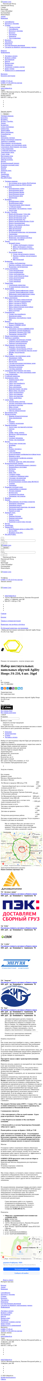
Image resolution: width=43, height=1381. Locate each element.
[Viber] (13, 688)
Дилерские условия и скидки (15, 67)
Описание (8, 732)
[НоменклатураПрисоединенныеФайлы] (12, 659)
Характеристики (10, 733)
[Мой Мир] (7, 688)
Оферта (3, 1379)
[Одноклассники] (5, 688)
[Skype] (19, 688)
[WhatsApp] (16, 688)
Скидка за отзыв (14, 27)
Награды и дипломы (12, 23)
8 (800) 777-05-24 (6, 81)
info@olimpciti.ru (6, 88)
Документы (13, 34)
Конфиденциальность (8, 1377)
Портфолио (9, 65)
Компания (4, 1289)
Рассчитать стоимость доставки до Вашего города (19, 894)
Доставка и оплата (11, 56)
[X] (10, 688)
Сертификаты (9, 22)
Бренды (7, 61)
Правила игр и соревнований (15, 70)
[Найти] (5, 543)
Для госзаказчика (15, 38)
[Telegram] (21, 688)
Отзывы (8, 25)
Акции (3, 1287)
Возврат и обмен (10, 58)
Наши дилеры (9, 68)
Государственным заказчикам (15, 45)
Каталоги (12, 32)
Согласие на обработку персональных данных (20, 47)
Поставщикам (9, 59)
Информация (5, 1307)
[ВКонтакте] (2, 688)
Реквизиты (12, 36)
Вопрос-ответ (9, 63)
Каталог (3, 1285)
